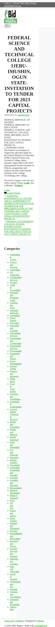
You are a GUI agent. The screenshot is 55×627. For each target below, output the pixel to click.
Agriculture (15, 270)
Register (19, 185)
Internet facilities (13, 461)
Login (26, 183)
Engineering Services (15, 347)
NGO (12, 500)
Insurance (14, 457)
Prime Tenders (13, 519)
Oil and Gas (11, 505)
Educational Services (15, 334)
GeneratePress (40, 625)
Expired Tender (13, 193)
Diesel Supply (13, 319)
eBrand (40, 621)
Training (13, 589)
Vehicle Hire (13, 608)
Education (14, 323)
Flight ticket (12, 380)
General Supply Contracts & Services (14, 414)
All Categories (14, 273)
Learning (14, 478)
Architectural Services (15, 278)
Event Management (15, 362)
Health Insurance (14, 438)
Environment (15, 351)
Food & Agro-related (13, 388)
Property (13, 531)
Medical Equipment (15, 491)
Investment (15, 465)
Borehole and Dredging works (14, 296)
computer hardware (14, 311)
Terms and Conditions (14, 621)
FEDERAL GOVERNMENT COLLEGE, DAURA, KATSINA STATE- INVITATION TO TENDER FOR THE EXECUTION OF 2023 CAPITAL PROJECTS (19, 227)
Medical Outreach (14, 496)
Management (15, 488)
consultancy (15, 315)
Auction (13, 282)
